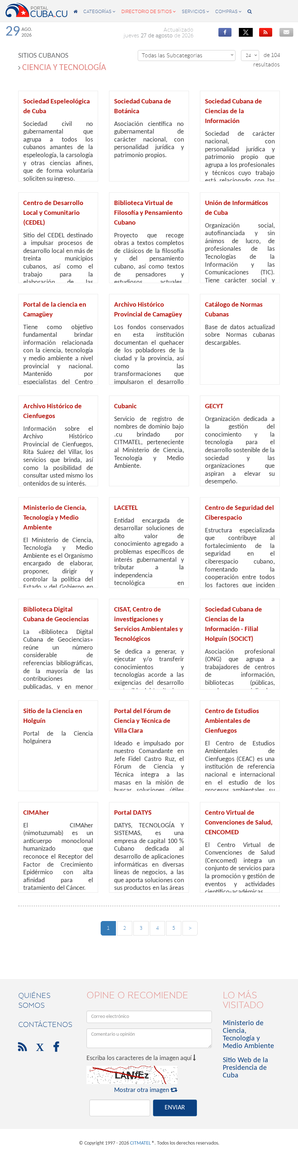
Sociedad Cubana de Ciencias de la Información (233, 111)
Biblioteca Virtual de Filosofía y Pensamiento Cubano (148, 213)
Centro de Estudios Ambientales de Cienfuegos (232, 721)
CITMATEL (140, 1143)
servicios (195, 11)
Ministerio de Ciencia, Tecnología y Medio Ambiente (54, 518)
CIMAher (36, 813)
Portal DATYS (133, 813)
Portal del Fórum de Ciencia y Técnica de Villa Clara (142, 721)
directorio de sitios (148, 11)
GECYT (214, 406)
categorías (99, 11)
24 (251, 55)
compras (228, 11)
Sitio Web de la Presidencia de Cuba (245, 1068)
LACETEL (126, 508)
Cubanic (125, 406)
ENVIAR (175, 1107)
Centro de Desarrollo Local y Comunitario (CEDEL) (53, 213)
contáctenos (45, 1024)
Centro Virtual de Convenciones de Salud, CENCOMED (239, 823)
